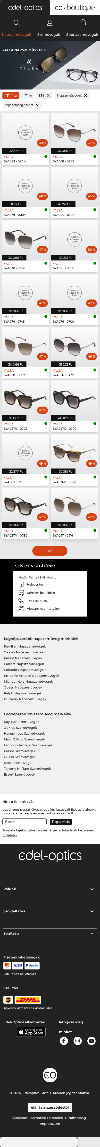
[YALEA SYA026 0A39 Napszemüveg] (74, 344)
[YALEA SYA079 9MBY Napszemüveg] (25, 184)
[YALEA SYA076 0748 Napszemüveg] (25, 291)
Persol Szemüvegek (20, 751)
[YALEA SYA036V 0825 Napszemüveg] (74, 451)
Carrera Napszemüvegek (24, 664)
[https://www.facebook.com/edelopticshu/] (64, 1042)
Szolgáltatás (14, 911)
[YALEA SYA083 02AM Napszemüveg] (25, 130)
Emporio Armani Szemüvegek (28, 745)
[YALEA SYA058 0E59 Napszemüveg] (74, 130)
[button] (25, 7)
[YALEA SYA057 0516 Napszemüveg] (74, 505)
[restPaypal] (32, 965)
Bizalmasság (75, 1118)
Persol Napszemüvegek (23, 658)
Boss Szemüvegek (18, 763)
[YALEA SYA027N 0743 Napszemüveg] (25, 397)
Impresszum (50, 1124)
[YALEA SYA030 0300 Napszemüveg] (25, 237)
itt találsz (9, 835)
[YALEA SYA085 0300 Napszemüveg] (74, 237)
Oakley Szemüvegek (20, 727)
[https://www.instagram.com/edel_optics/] (78, 1042)
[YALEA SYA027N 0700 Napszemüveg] (74, 397)
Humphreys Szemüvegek (24, 733)
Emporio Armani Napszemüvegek (31, 676)
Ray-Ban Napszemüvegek (25, 646)
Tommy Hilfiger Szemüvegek (27, 768)
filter (13, 95)
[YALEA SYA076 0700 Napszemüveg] (74, 291)
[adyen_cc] (7, 965)
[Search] (17, 23)
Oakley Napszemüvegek (23, 652)
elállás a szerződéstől (50, 1107)
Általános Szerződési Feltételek (37, 1118)
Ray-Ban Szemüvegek (21, 722)
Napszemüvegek (16, 34)
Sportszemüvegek (82, 34)
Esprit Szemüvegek (19, 774)
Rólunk (9, 889)
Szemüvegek (48, 34)
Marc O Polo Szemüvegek (24, 739)
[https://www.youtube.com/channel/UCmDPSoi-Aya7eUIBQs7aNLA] (91, 1042)
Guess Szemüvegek (20, 757)
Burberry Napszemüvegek (25, 699)
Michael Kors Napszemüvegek (28, 681)
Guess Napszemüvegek (23, 687)
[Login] (50, 23)
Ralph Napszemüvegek (23, 693)
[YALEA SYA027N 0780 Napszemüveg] (25, 505)
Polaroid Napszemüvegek (25, 670)
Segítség (11, 933)
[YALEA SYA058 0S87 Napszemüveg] (25, 344)
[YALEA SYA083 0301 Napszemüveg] (25, 451)
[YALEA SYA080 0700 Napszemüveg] (74, 184)
